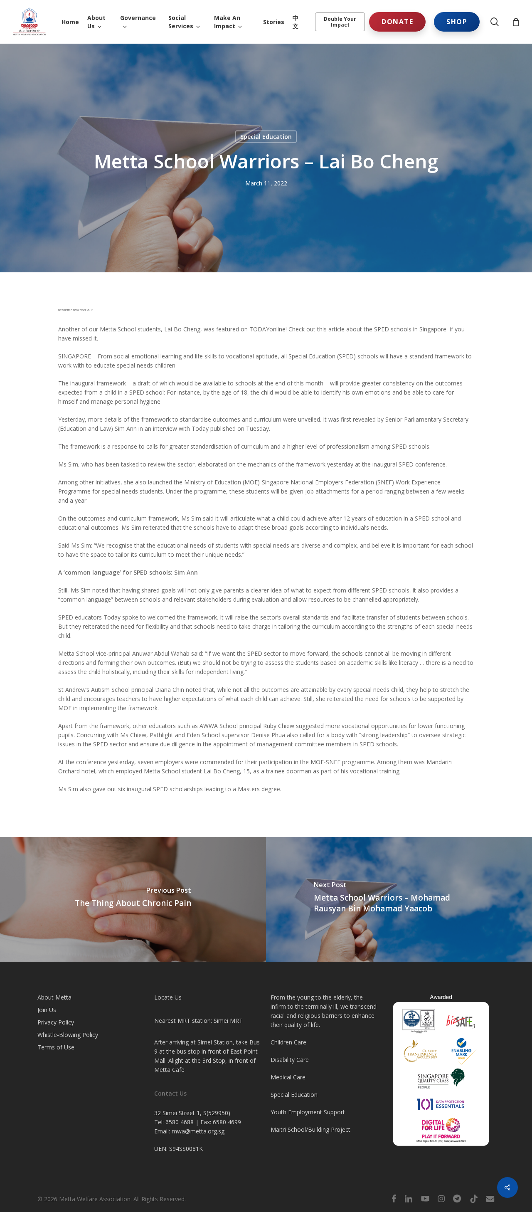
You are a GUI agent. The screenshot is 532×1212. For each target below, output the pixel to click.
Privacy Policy (55, 1022)
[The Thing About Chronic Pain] (133, 899)
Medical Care (288, 1077)
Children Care (288, 1042)
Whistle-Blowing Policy (67, 1035)
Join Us (46, 1010)
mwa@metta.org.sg (198, 1131)
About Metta (54, 997)
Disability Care (290, 1060)
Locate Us (168, 997)
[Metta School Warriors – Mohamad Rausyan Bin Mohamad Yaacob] (399, 899)
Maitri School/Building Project (310, 1129)
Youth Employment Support (308, 1112)
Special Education (266, 137)
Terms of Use (55, 1047)
